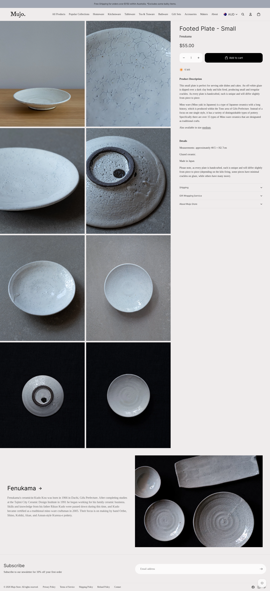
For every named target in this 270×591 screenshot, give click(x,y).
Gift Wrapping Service (190, 195)
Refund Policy (103, 587)
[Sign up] (261, 568)
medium (206, 127)
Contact (117, 587)
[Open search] (243, 14)
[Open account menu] (250, 14)
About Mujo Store (188, 204)
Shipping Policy (86, 587)
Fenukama (185, 36)
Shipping (183, 187)
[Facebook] (253, 587)
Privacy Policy (49, 587)
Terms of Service (67, 587)
